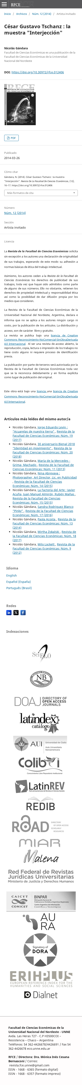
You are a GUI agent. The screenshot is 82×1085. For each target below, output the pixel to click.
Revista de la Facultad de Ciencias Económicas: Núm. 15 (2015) (36, 500)
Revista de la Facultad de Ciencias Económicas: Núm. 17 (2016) (43, 513)
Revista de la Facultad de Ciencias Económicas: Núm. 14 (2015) (37, 484)
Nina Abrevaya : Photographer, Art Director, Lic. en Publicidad (45, 475)
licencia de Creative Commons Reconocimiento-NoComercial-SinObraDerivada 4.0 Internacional (41, 340)
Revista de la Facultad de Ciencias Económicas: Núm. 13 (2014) (44, 523)
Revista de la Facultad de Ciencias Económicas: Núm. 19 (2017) (44, 435)
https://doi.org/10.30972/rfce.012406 (38, 72)
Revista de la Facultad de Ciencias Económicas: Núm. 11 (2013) (43, 467)
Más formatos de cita (20, 193)
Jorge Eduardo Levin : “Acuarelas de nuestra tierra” (40, 429)
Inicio (7, 14)
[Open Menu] (4, 4)
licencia (42, 391)
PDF (13, 138)
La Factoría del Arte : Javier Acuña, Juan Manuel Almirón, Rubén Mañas (44, 492)
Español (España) (18, 582)
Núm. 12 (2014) (41, 14)
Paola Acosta (47, 519)
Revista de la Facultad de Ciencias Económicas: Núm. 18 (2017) (44, 536)
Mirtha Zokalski (49, 532)
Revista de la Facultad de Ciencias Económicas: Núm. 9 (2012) (44, 548)
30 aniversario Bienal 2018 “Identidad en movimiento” (44, 446)
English (11, 575)
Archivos (21, 14)
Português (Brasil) (19, 588)
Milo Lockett (46, 544)
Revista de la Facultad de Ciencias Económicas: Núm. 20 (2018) (43, 452)
